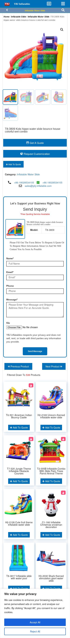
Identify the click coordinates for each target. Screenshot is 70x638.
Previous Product (19, 366)
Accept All (35, 622)
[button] (62, 30)
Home (7, 17)
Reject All (35, 631)
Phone (10, 285)
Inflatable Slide (18, 17)
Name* (10, 258)
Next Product (53, 366)
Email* (9, 272)
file (8, 323)
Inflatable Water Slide (35, 10)
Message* (12, 299)
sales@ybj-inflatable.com (38, 186)
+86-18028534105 (24, 182)
